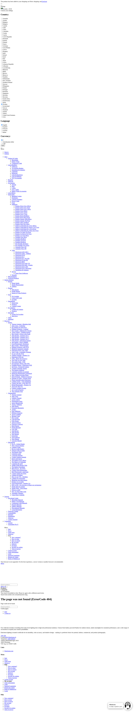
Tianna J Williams (17, 404)
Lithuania (5, 66)
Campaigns (7, 521)
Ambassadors (12, 393)
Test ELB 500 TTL (17, 386)
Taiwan (5, 108)
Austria (5, 20)
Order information (13, 552)
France (5, 44)
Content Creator (16, 306)
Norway (5, 84)
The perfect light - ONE (18, 362)
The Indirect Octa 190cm (19, 460)
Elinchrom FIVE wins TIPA (20, 350)
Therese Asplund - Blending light (21, 324)
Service (14, 271)
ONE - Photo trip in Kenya (19, 358)
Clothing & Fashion (17, 309)
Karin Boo (15, 436)
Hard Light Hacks (17, 459)
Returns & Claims (13, 557)
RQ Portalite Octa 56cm (22, 245)
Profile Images (16, 291)
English (5, 125)
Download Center (13, 498)
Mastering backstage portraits (20, 349)
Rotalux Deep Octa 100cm (23, 206)
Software (10, 181)
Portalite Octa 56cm (21, 237)
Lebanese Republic (8, 64)
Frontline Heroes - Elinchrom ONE (22, 365)
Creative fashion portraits (19, 457)
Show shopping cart (35, 1)
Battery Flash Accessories (19, 191)
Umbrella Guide (16, 454)
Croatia (5, 33)
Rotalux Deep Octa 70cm (22, 207)
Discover (7, 321)
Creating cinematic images (19, 368)
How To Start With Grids (19, 491)
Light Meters (11, 193)
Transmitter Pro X (13, 524)
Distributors (11, 516)
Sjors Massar (15, 439)
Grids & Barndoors (17, 175)
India (4, 53)
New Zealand (6, 80)
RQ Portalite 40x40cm (21, 244)
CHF (4, 144)
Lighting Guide (16, 447)
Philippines (6, 86)
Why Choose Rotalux (18, 445)
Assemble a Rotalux (17, 493)
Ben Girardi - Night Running (20, 345)
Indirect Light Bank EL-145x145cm (25, 229)
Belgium (5, 22)
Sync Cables (15, 189)
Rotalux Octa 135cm (21, 212)
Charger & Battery (17, 199)
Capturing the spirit (17, 464)
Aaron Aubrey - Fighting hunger (21, 332)
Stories (10, 322)
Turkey (5, 113)
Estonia (5, 40)
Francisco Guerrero (17, 424)
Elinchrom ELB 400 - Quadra (24, 265)
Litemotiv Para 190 (20, 248)
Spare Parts (11, 194)
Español (5, 127)
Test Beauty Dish (17, 452)
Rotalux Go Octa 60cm (22, 235)
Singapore (5, 93)
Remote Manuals (16, 505)
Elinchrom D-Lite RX (21, 260)
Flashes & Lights (13, 158)
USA (4, 117)
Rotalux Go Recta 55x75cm (23, 234)
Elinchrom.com (8, 651)
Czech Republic (7, 37)
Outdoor (14, 286)
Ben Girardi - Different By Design (21, 331)
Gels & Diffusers (16, 176)
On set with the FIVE (18, 354)
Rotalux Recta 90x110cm (22, 217)
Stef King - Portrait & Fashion (20, 367)
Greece (5, 49)
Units (13, 250)
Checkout (44, 1)
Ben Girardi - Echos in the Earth (21, 334)
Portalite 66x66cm (20, 242)
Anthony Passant (16, 398)
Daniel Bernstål (16, 427)
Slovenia (5, 97)
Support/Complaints (14, 555)
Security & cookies (17, 547)
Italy (4, 58)
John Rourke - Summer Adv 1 (20, 335)
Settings (6, 153)
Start (9, 529)
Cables (14, 188)
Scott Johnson (16, 437)
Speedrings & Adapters (18, 170)
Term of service (16, 549)
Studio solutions (9, 280)
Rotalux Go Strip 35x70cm (23, 232)
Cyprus (5, 35)
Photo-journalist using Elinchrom (21, 380)
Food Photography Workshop (20, 344)
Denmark (5, 38)
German (5, 130)
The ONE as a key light (18, 360)
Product (10, 288)
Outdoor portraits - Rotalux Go (20, 355)
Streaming (11, 313)
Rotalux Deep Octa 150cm (23, 209)
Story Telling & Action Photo (20, 375)
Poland (5, 88)
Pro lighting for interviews (19, 327)
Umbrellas (15, 171)
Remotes (10, 180)
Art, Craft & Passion (17, 390)
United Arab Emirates (9, 115)
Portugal (5, 89)
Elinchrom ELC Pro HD (22, 258)
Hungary (5, 51)
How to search (16, 540)
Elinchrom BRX (20, 262)
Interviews (15, 316)
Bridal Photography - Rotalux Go (21, 385)
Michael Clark (16, 416)
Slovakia (5, 95)
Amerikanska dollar (8, 142)
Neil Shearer (15, 434)
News (9, 531)
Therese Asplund (16, 395)
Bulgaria (5, 24)
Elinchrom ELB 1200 (21, 267)
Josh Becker (15, 431)
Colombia (5, 31)
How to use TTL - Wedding (20, 477)
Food (9, 294)
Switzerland (6, 106)
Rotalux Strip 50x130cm (22, 224)
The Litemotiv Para (17, 391)
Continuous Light (17, 163)
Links (9, 554)
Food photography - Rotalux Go (21, 483)
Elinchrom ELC (20, 257)
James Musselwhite (17, 403)
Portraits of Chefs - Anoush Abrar (21, 378)
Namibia (5, 77)
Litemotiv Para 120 (20, 247)
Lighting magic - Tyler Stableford (21, 381)
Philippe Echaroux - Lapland (20, 329)
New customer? (16, 537)
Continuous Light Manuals (19, 503)
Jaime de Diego (16, 422)
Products (14, 304)
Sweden (5, 104)
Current (10, 523)
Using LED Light (17, 298)
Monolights (15, 160)
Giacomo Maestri (17, 441)
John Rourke (15, 432)
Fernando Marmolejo (18, 408)
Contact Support (12, 519)
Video (9, 317)
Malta (4, 71)
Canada (5, 26)
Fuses (13, 203)
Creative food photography (19, 470)
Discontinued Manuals (18, 508)
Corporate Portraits (17, 455)
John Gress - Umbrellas (18, 326)
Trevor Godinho (16, 414)
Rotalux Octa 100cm (21, 211)
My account (15, 542)
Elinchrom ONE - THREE (23, 253)
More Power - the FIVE (18, 468)
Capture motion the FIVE (19, 473)
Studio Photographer (18, 285)
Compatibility (12, 513)
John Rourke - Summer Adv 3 (20, 339)
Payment (14, 545)
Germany (5, 46)
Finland (5, 42)
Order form (11, 532)
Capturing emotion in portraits (20, 372)
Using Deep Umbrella (18, 495)
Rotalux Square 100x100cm (23, 219)
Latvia (4, 62)
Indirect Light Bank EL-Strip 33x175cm (26, 230)
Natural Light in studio (18, 450)
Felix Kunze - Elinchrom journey (21, 340)
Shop (5, 157)
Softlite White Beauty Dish (19, 465)
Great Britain (6, 48)
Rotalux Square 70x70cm (22, 221)
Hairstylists (15, 303)
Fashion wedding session (19, 388)
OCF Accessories (17, 178)
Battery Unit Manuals (18, 501)
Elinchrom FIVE (20, 255)
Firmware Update (13, 511)
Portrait (10, 281)
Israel (4, 57)
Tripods (14, 184)
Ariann (14, 409)
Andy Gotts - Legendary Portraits (21, 352)
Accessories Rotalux (17, 168)
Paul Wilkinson (16, 411)
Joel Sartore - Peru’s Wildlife (20, 342)
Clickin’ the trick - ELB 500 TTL (21, 383)
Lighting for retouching (18, 478)
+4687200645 (11, 639)
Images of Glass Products (19, 293)
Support (6, 496)
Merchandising (12, 276)
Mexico (5, 73)
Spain (4, 102)
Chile (4, 27)
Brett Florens (15, 426)
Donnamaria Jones (17, 401)
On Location (15, 296)
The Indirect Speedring (18, 467)
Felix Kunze (15, 421)
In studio (14, 299)
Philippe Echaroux (17, 413)
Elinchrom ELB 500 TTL (22, 263)
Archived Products (13, 278)
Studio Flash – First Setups (19, 488)
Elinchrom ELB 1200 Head (23, 268)
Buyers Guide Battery (18, 449)
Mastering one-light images (19, 480)
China (4, 29)
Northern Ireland (7, 82)
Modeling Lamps (17, 196)
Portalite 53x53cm (20, 240)
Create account (12, 550)
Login (6, 691)
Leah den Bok (16, 419)
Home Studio (15, 283)
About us (10, 518)
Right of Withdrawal (14, 559)
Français (5, 128)
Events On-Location (17, 314)
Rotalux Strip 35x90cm (22, 222)
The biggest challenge (18, 370)
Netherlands (6, 79)
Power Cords (15, 201)
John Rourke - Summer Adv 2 (20, 337)
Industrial (10, 319)
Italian (4, 132)
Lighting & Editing (17, 475)
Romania (5, 91)
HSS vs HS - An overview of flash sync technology (26, 485)
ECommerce (11, 308)
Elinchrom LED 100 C (22, 252)
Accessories (11, 183)
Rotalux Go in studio (18, 482)
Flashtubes (15, 198)
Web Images (15, 290)
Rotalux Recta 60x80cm (22, 216)
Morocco (5, 75)
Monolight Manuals (17, 500)
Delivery (14, 544)
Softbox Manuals (17, 506)
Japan (4, 60)
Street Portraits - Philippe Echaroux (22, 377)
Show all (3, 586)
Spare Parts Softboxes (21, 273)
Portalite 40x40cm (20, 239)
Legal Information (17, 509)
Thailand (5, 110)
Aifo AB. (3, 635)
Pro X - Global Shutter (18, 444)
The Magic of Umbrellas (19, 462)
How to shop (15, 539)
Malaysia (5, 69)
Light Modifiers (12, 165)
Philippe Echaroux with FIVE (20, 347)
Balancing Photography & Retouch (22, 373)
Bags (13, 186)
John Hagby (15, 406)
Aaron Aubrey (16, 399)
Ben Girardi (15, 418)
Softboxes (14, 166)
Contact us (7, 613)
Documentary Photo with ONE (21, 363)
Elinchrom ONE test (17, 357)
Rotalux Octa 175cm (21, 214)
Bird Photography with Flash (20, 472)
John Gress (15, 396)
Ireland (5, 55)
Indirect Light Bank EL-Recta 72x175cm (27, 227)
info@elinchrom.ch (10, 637)
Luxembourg (6, 68)
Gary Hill (14, 429)
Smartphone (11, 301)
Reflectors (15, 173)
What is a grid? (16, 490)
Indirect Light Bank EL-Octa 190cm (25, 226)
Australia (5, 18)
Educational (11, 442)
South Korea (6, 100)
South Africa (6, 99)
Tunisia (5, 111)
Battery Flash (15, 161)
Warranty (10, 514)
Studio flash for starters (18, 486)
